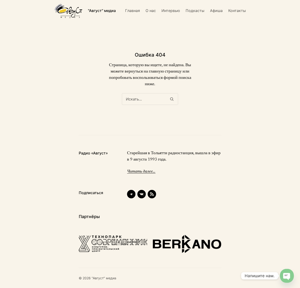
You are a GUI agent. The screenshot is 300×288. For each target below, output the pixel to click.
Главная (132, 10)
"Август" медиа (102, 10)
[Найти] (171, 99)
